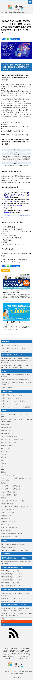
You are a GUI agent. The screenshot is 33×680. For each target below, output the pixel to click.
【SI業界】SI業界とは (7, 387)
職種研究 (3, 498)
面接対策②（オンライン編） (8, 521)
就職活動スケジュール (7, 433)
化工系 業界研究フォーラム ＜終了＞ (10, 583)
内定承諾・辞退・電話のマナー (9, 504)
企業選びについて (5, 519)
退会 (27, 658)
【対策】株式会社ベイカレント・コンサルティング (14, 395)
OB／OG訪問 (4, 451)
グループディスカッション (8, 475)
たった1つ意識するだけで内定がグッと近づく (13, 348)
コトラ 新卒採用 (20, 658)
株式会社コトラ (10, 671)
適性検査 (3, 472)
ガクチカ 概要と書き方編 (8, 492)
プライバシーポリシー (21, 655)
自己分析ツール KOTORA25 (11, 292)
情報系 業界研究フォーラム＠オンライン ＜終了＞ (14, 598)
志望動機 (3, 463)
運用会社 (14, 653)
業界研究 (3, 454)
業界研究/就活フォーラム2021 (17, 650)
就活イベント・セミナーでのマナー (10, 442)
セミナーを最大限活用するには (9, 436)
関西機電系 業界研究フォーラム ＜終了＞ (12, 577)
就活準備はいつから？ (7, 430)
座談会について (5, 524)
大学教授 (27, 651)
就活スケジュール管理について (9, 527)
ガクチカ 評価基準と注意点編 (9, 495)
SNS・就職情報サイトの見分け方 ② (10, 489)
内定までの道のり (5, 351)
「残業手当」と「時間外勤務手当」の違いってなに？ (15, 550)
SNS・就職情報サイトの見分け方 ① (10, 486)
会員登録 (7, 658)
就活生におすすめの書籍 (7, 513)
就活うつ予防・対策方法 (7, 510)
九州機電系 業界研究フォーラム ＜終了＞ (12, 580)
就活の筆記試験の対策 (7, 445)
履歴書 (2, 469)
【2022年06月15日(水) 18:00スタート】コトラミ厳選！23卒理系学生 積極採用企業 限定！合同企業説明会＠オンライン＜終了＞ (16, 360)
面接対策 (3, 483)
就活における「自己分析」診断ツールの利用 (13, 501)
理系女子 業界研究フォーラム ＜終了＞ (11, 586)
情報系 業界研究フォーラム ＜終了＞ (10, 571)
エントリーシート (5, 466)
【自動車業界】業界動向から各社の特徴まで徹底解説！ (15, 379)
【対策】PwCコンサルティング (9, 404)
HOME (3, 16)
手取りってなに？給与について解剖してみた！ (13, 544)
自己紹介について (5, 530)
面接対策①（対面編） (7, 516)
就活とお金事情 (5, 424)
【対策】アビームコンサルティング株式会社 (13, 401)
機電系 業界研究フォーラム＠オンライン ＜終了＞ (14, 601)
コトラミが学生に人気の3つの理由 (10, 345)
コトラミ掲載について (24, 656)
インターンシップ (5, 448)
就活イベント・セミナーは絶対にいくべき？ (13, 439)
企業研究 (3, 457)
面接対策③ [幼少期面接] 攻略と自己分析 (11, 533)
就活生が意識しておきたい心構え (10, 536)
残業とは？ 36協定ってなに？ (9, 547)
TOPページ (6, 648)
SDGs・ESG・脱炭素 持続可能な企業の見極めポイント (16, 507)
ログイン (4, 621)
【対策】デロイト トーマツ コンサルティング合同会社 (15, 407)
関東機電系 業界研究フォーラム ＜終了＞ (12, 574)
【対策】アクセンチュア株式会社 (10, 398)
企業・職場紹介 (14, 648)
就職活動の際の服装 (6, 427)
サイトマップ (7, 653)
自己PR (3, 460)
